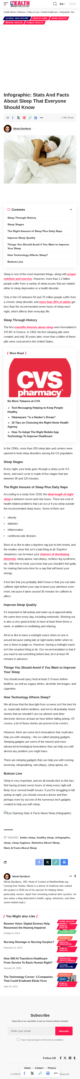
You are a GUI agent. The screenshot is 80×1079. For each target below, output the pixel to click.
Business (65, 938)
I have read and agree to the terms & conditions (41, 1040)
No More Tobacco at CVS (23, 401)
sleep (7, 842)
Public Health (35, 23)
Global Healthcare (17, 18)
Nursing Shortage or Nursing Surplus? (29, 941)
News (63, 979)
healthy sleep (45, 837)
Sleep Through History (21, 217)
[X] (65, 1058)
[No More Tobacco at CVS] (40, 377)
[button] (7, 4)
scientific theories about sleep (33, 327)
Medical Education (65, 943)
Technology (67, 932)
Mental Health (14, 23)
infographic (62, 837)
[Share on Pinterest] (24, 118)
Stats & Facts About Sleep (20, 847)
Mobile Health (64, 927)
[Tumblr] (74, 1058)
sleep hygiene (21, 842)
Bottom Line (15, 261)
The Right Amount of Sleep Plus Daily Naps (34, 231)
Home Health (59, 18)
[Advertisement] (40, 57)
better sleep (27, 837)
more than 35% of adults (55, 301)
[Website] (70, 876)
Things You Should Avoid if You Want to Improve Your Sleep (38, 246)
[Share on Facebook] (12, 118)
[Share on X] (18, 118)
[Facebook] (75, 876)
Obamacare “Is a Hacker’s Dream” (34, 417)
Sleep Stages (15, 224)
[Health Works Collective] (20, 4)
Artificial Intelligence (67, 960)
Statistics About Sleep (45, 842)
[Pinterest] (70, 1058)
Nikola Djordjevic (22, 128)
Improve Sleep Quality (21, 237)
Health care (40, 18)
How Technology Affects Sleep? (27, 255)
